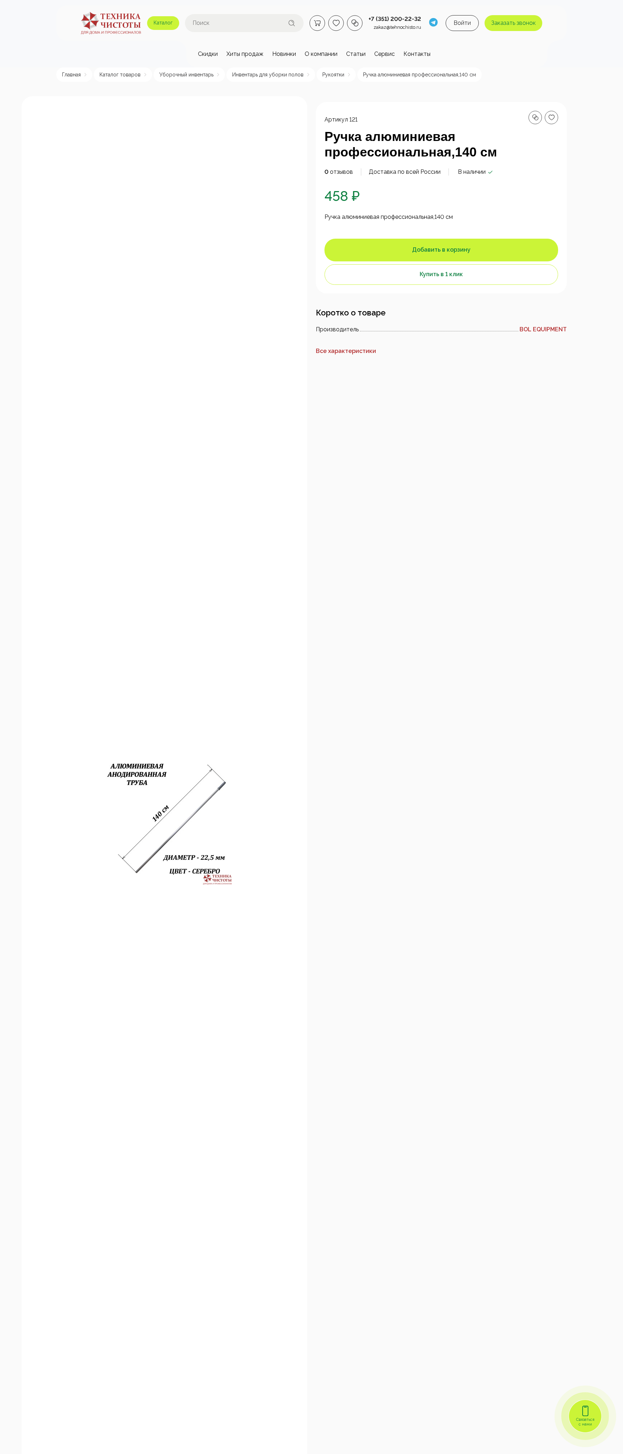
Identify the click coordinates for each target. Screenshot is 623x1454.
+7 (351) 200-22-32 (394, 19)
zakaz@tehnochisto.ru (397, 27)
